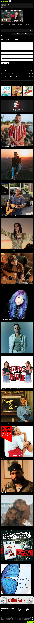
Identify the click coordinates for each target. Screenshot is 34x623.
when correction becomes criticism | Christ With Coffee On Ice (10, 423)
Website (2, 58)
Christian (9, 24)
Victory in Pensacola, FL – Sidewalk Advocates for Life (22, 33)
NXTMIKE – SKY (3, 492)
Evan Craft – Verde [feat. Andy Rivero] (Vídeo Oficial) (8, 146)
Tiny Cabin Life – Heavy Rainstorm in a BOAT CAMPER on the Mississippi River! (11, 70)
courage (13, 24)
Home (19, 608)
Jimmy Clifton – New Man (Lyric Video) (7, 81)
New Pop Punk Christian (27, 96)
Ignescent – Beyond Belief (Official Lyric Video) (8, 319)
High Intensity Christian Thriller (17, 109)
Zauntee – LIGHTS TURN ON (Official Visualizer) (9, 76)
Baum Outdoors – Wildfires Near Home (7, 73)
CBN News (5, 24)
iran (24, 24)
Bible (2, 24)
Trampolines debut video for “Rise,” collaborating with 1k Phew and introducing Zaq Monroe (16, 31)
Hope (18, 24)
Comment (2, 41)
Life (28, 24)
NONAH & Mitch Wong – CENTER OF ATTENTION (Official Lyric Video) (12, 79)
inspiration (21, 24)
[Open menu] (10, 1)
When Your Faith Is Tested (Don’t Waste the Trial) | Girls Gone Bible (10, 388)
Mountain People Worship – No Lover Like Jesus (8, 284)
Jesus (26, 24)
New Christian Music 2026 (16, 96)
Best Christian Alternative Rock (4, 97)
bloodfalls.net (17, 110)
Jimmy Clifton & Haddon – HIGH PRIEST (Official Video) (9, 215)
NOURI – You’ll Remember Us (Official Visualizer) (8, 250)
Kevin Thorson (9, 6)
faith (15, 24)
